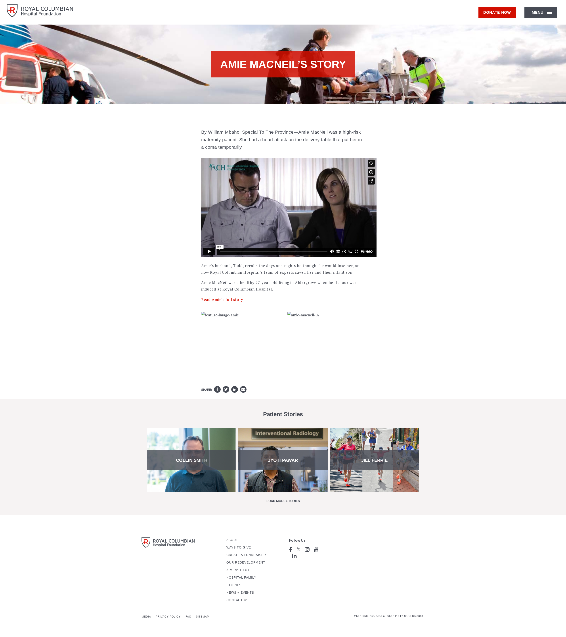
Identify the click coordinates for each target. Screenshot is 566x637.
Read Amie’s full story (222, 299)
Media (146, 616)
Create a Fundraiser (246, 555)
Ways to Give (238, 547)
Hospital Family (241, 577)
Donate (497, 12)
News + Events (240, 592)
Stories (233, 585)
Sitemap (202, 616)
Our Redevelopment (245, 562)
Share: (206, 389)
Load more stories (283, 501)
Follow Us (297, 540)
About (232, 540)
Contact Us (237, 600)
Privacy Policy (168, 616)
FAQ (188, 616)
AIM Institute (239, 570)
